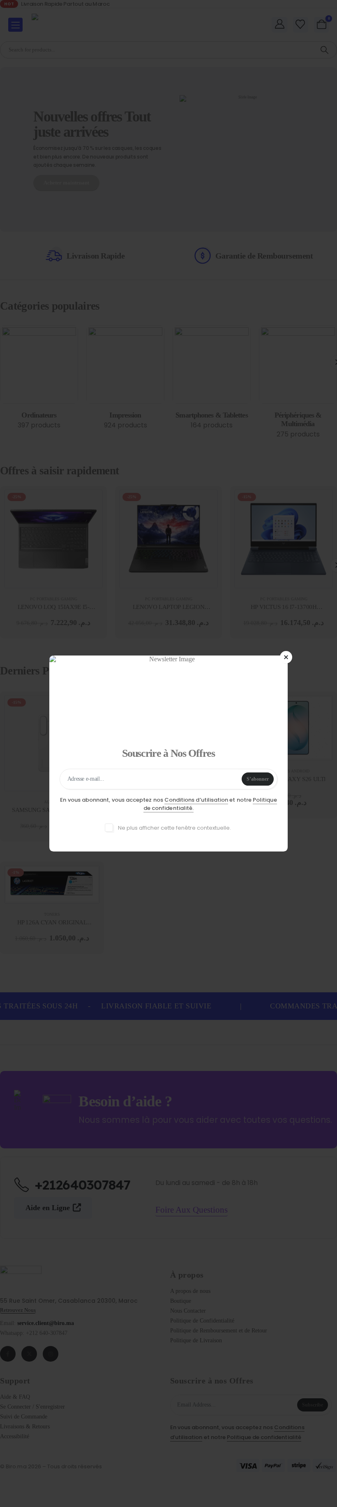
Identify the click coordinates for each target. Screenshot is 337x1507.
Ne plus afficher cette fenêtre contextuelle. (174, 828)
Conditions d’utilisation (196, 800)
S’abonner (258, 779)
